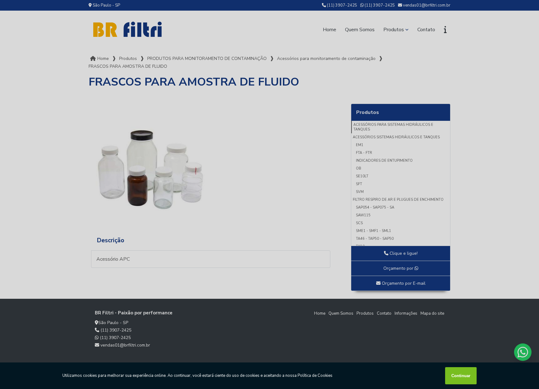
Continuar (460, 375)
